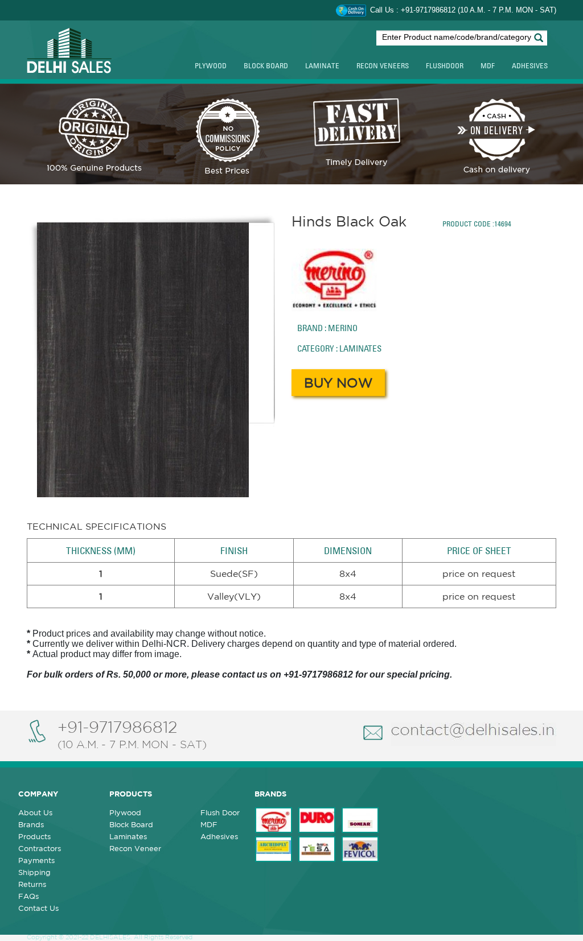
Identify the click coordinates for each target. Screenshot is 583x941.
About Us (35, 812)
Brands (31, 824)
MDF (488, 65)
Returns (32, 884)
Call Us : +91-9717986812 (414, 10)
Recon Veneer (135, 848)
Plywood (211, 65)
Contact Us (38, 908)
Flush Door (220, 812)
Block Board (266, 65)
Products (34, 836)
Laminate (322, 65)
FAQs (28, 896)
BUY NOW (338, 382)
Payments (36, 860)
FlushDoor (444, 65)
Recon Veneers (382, 65)
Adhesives (530, 65)
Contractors (39, 848)
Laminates (128, 836)
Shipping (34, 872)
